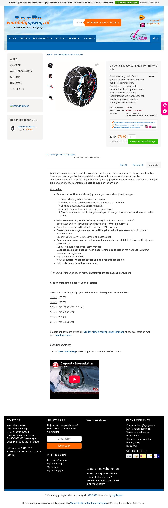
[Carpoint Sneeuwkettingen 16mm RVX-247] (12, 128)
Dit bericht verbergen (127, 3)
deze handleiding (67, 351)
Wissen (35, 120)
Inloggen (154, 20)
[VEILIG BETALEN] (143, 456)
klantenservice (63, 335)
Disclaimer (131, 446)
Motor (59, 38)
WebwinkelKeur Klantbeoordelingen (88, 503)
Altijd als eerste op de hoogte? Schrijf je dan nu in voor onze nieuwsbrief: (62, 428)
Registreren (152, 24)
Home (49, 55)
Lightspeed (117, 495)
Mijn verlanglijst (55, 470)
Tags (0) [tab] (123, 165)
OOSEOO (93, 495)
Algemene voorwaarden (139, 439)
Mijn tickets (53, 467)
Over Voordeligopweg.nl (138, 428)
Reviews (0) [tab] (138, 165)
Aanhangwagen (41, 38)
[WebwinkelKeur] (25, 106)
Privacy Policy (133, 442)
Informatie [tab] (153, 165)
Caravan (72, 38)
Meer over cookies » (149, 3)
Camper (24, 38)
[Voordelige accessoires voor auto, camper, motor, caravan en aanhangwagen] (28, 22)
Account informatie (57, 460)
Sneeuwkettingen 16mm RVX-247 (68, 55)
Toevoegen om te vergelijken (62, 155)
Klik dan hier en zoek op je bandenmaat (104, 332)
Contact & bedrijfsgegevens (140, 425)
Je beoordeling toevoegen (89, 157)
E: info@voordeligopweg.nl (20, 435)
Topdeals (87, 38)
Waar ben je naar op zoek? (103, 22)
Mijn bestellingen (55, 463)
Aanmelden (64, 446)
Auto (12, 38)
